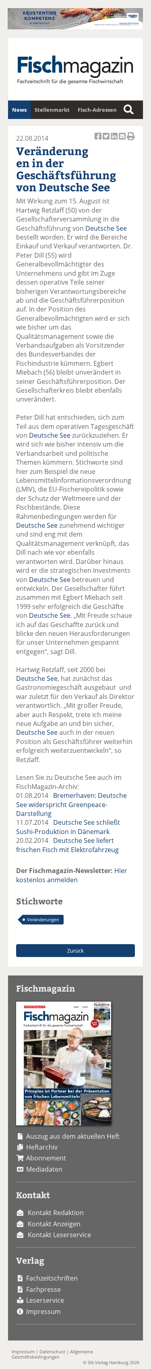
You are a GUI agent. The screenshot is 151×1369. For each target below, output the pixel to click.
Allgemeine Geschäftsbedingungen (52, 1354)
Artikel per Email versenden (123, 140)
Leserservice (45, 1300)
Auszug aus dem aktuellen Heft (73, 1136)
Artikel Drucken (131, 140)
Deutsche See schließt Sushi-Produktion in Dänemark (68, 827)
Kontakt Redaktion (56, 1212)
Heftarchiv (42, 1147)
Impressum (43, 1311)
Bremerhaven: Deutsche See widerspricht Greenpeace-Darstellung (71, 804)
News (19, 109)
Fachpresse (43, 1289)
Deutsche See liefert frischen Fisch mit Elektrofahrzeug (67, 845)
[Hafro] (75, 27)
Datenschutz (52, 1352)
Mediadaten (44, 1169)
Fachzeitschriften (52, 1278)
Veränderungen (43, 919)
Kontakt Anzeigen (54, 1223)
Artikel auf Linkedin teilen (115, 140)
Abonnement (46, 1158)
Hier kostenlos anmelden (71, 875)
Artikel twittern (107, 140)
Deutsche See (106, 228)
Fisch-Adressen (97, 109)
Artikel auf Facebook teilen (99, 140)
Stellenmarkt (52, 109)
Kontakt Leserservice (59, 1234)
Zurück (75, 950)
